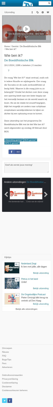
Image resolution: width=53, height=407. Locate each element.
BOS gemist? (30, 140)
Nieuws (5, 352)
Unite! (24, 282)
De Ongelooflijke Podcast (33, 294)
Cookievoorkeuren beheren (15, 390)
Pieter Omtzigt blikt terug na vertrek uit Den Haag (34, 299)
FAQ (4, 356)
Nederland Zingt (28, 263)
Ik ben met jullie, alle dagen (34, 266)
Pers (4, 363)
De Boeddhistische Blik (19, 60)
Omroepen (7, 348)
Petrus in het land (29, 279)
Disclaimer (7, 386)
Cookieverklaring (10, 383)
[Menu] (3, 3)
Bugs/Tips (6, 360)
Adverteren (7, 367)
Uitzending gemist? (14, 140)
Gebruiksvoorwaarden (12, 375)
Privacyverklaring (10, 379)
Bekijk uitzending (41, 273)
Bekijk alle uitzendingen (26, 309)
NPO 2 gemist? (12, 143)
